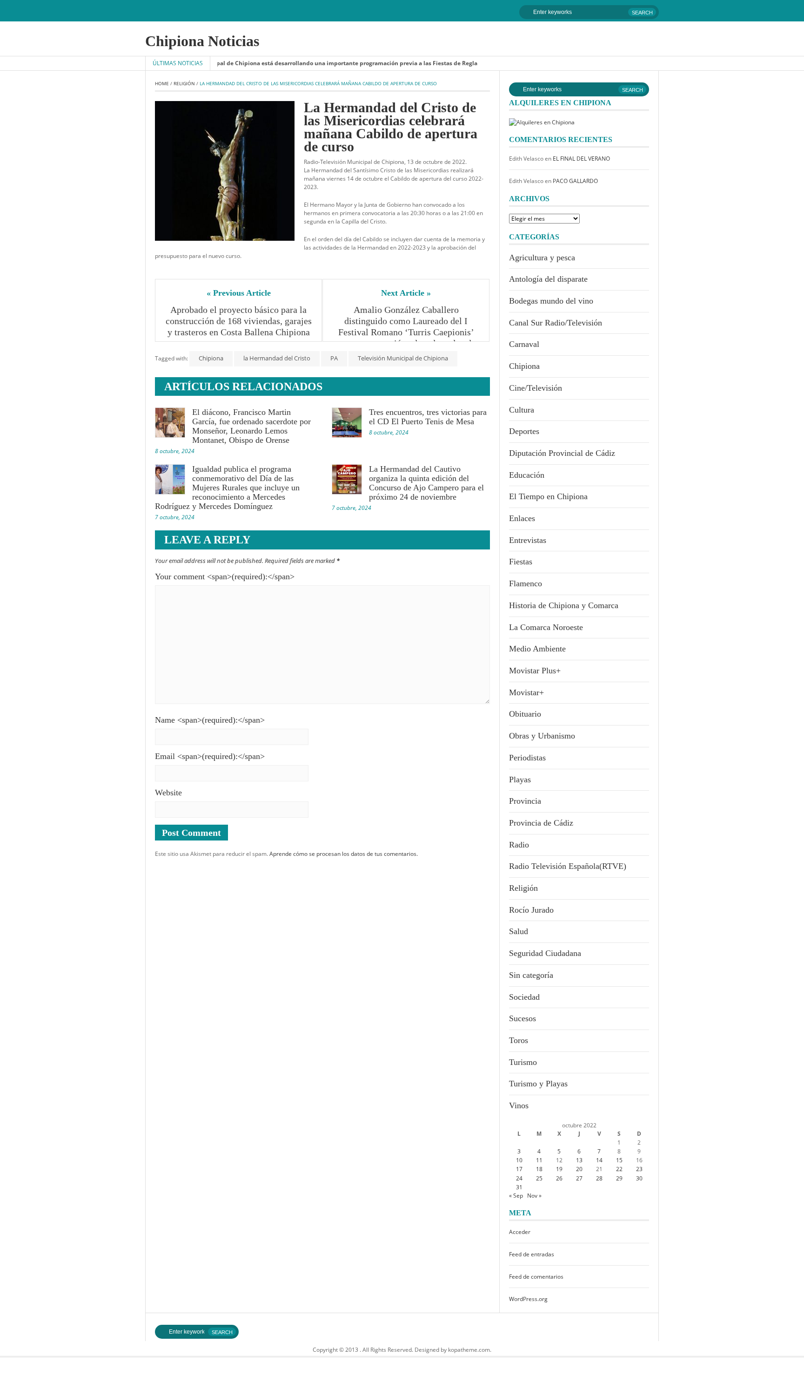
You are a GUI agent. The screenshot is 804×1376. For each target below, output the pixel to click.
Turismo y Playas (538, 1083)
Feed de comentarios (536, 1277)
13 (579, 1160)
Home (162, 83)
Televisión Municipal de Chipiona (403, 358)
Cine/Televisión (535, 388)
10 (519, 1160)
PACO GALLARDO (575, 181)
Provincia (525, 801)
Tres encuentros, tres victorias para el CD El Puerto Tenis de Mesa (428, 416)
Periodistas (527, 757)
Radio (519, 844)
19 (559, 1169)
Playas (520, 779)
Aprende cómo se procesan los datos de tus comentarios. (343, 854)
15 (619, 1160)
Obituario (525, 714)
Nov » (534, 1196)
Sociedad (524, 997)
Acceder (519, 1232)
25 (539, 1178)
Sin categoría (531, 975)
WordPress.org (528, 1299)
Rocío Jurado (531, 910)
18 (539, 1169)
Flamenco (525, 583)
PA (334, 358)
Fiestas (520, 561)
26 (559, 1178)
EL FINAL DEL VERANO (581, 159)
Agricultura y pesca (542, 257)
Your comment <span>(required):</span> (225, 576)
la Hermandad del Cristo (276, 358)
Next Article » (406, 293)
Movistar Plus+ (535, 670)
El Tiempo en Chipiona (548, 496)
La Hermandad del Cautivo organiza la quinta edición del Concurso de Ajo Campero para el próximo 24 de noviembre (426, 483)
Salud (518, 931)
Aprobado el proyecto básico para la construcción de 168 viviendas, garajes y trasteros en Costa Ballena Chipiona (239, 321)
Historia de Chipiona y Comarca (563, 605)
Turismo (523, 1062)
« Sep (516, 1196)
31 (519, 1187)
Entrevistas (527, 540)
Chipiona (211, 358)
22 (619, 1169)
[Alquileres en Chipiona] (542, 122)
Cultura (521, 409)
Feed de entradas (531, 1254)
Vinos (519, 1105)
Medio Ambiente (537, 648)
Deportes (524, 431)
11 (539, 1160)
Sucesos (522, 1018)
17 (519, 1169)
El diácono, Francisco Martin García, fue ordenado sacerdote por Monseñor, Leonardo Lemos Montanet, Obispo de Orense (251, 426)
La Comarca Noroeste (546, 627)
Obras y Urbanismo (542, 735)
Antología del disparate (548, 279)
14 (599, 1160)
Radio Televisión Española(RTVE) (567, 866)
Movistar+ (526, 692)
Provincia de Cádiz (541, 822)
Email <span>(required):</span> (210, 756)
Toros (518, 1040)
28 (599, 1178)
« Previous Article (239, 293)
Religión (184, 83)
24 (519, 1178)
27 (579, 1178)
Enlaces (522, 518)
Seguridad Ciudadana (545, 953)
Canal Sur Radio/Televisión (555, 322)
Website (168, 792)
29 (619, 1178)
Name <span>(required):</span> (210, 720)
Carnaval (524, 344)
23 (639, 1169)
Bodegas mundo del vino (551, 300)
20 (579, 1169)
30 (639, 1178)
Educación (526, 475)
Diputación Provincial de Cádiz (562, 453)
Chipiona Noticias (202, 41)
